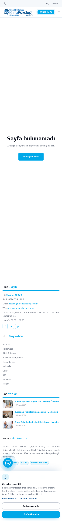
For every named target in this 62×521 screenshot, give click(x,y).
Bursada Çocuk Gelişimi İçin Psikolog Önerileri (37, 401)
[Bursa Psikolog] (18, 12)
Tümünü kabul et (31, 514)
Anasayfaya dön (31, 156)
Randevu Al (46, 12)
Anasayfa (7, 344)
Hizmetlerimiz (9, 362)
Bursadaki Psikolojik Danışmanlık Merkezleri (36, 412)
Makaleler (7, 366)
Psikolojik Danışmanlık (13, 357)
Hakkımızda (8, 349)
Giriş (47, 3)
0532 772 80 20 (14, 295)
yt (18, 326)
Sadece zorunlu (31, 506)
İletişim (6, 384)
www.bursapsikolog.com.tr (21, 308)
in (11, 326)
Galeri (5, 371)
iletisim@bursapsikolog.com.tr (23, 303)
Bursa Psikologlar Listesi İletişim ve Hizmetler (37, 422)
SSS (4, 375)
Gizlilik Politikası (29, 498)
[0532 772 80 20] (5, 3)
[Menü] (59, 12)
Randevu (7, 379)
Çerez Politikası (9, 498)
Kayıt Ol (55, 3)
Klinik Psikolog (9, 353)
